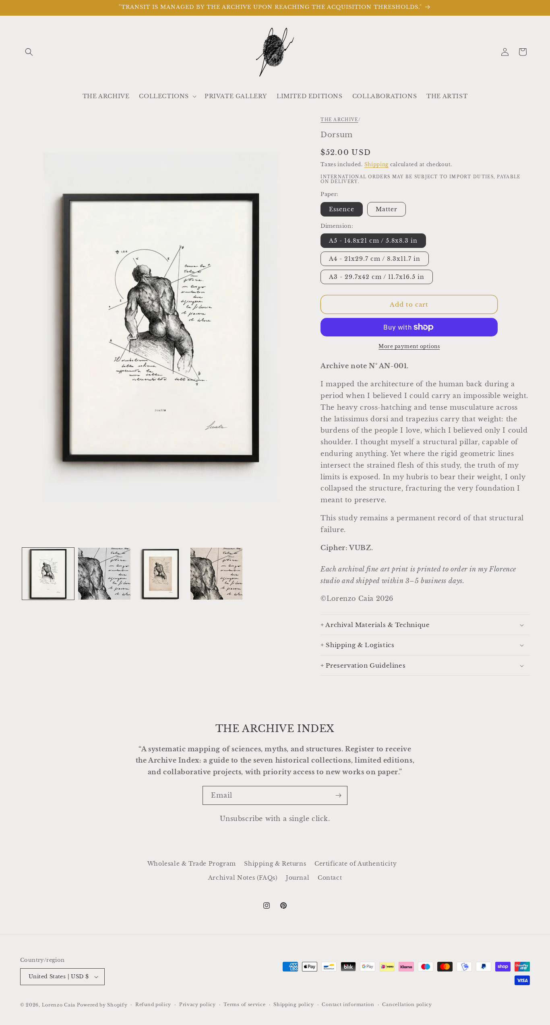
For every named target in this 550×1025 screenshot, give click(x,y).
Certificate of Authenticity (355, 863)
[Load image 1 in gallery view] (48, 574)
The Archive (339, 119)
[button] (29, 52)
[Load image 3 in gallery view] (160, 574)
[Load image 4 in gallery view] (216, 574)
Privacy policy (197, 1004)
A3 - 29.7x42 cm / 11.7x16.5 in (376, 276)
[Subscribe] (338, 795)
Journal (297, 877)
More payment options (409, 346)
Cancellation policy (407, 1004)
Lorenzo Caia (58, 1005)
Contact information (348, 1004)
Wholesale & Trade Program (191, 863)
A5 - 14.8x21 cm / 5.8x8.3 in (373, 240)
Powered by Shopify (102, 1005)
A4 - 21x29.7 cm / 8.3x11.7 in (374, 258)
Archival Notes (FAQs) (243, 877)
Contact (330, 877)
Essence (341, 209)
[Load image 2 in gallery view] (104, 574)
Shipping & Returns (275, 863)
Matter (386, 209)
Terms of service (244, 1004)
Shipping (376, 164)
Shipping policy (293, 1004)
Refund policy (153, 1004)
